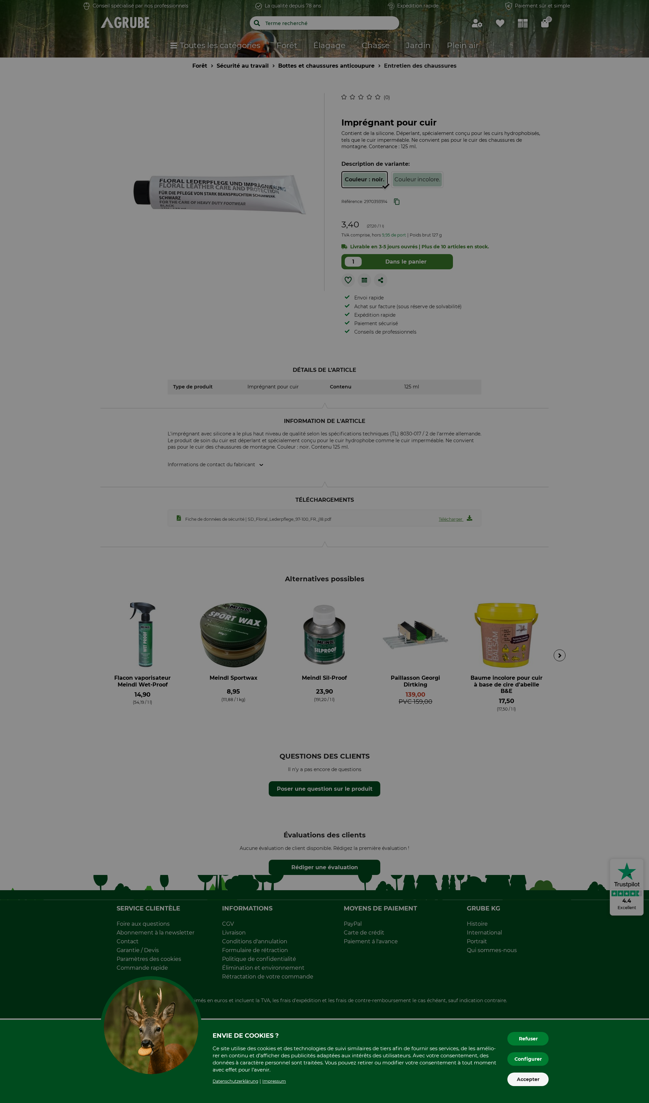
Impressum (274, 1081)
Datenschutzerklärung (235, 1081)
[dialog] (324, 551)
